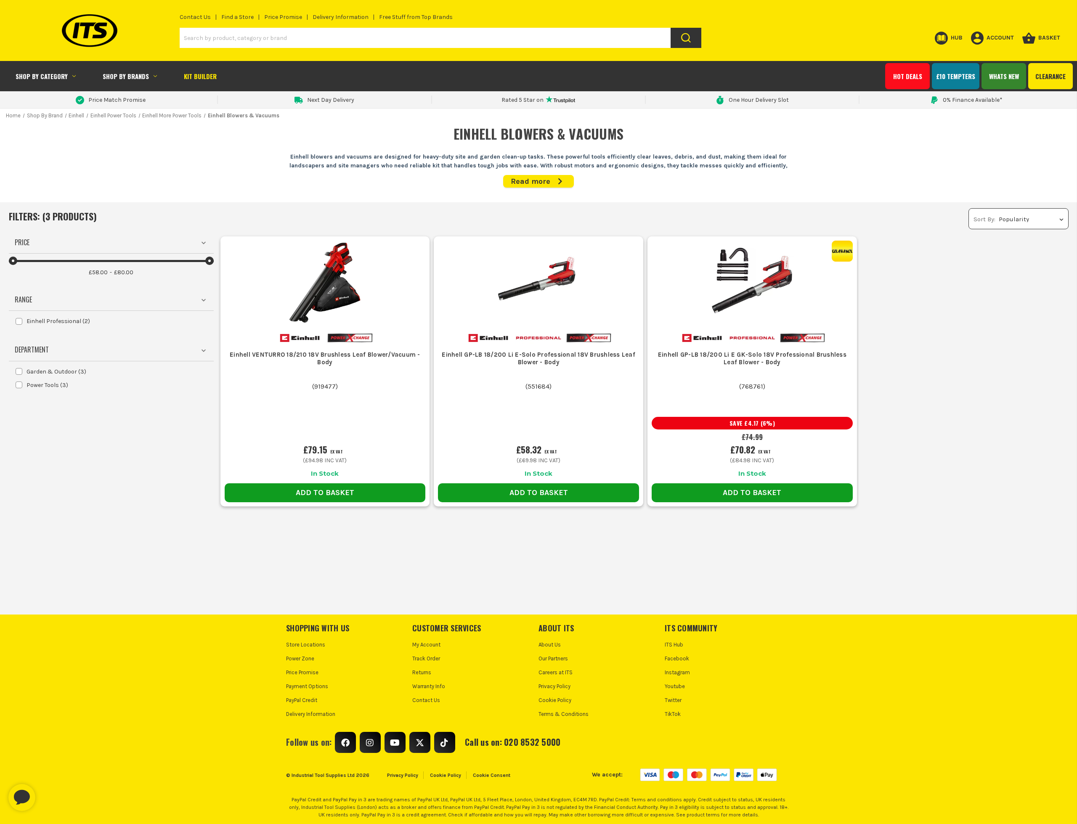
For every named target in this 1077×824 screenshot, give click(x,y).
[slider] (13, 261)
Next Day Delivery (330, 99)
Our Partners (553, 658)
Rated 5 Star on (522, 99)
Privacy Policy (554, 686)
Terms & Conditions (563, 714)
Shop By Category (42, 76)
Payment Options (307, 686)
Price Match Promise (117, 99)
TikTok (673, 714)
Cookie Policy (554, 700)
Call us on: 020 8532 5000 (512, 742)
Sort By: (984, 219)
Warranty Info (428, 686)
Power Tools (47, 385)
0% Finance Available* (973, 99)
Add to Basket (325, 492)
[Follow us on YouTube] (395, 742)
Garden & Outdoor (56, 371)
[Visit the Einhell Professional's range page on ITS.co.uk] (538, 337)
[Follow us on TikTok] (444, 742)
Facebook (677, 658)
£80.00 (123, 272)
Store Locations (305, 644)
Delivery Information (341, 17)
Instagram (677, 672)
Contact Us (195, 17)
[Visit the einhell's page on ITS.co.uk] (300, 337)
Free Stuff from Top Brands (416, 17)
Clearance (1050, 76)
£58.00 (98, 272)
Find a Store (237, 17)
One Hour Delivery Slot (759, 99)
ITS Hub (674, 644)
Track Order (426, 658)
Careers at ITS (555, 672)
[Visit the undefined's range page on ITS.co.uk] (350, 337)
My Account (426, 644)
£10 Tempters (955, 76)
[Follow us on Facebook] (345, 742)
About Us (549, 644)
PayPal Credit (301, 700)
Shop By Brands (126, 76)
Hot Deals (907, 76)
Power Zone (300, 658)
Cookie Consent (491, 775)
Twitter (673, 700)
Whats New (1004, 76)
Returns (421, 672)
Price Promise (283, 17)
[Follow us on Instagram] (370, 742)
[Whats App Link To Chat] (48, 793)
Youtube (675, 686)
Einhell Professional (58, 321)
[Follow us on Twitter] (419, 742)
